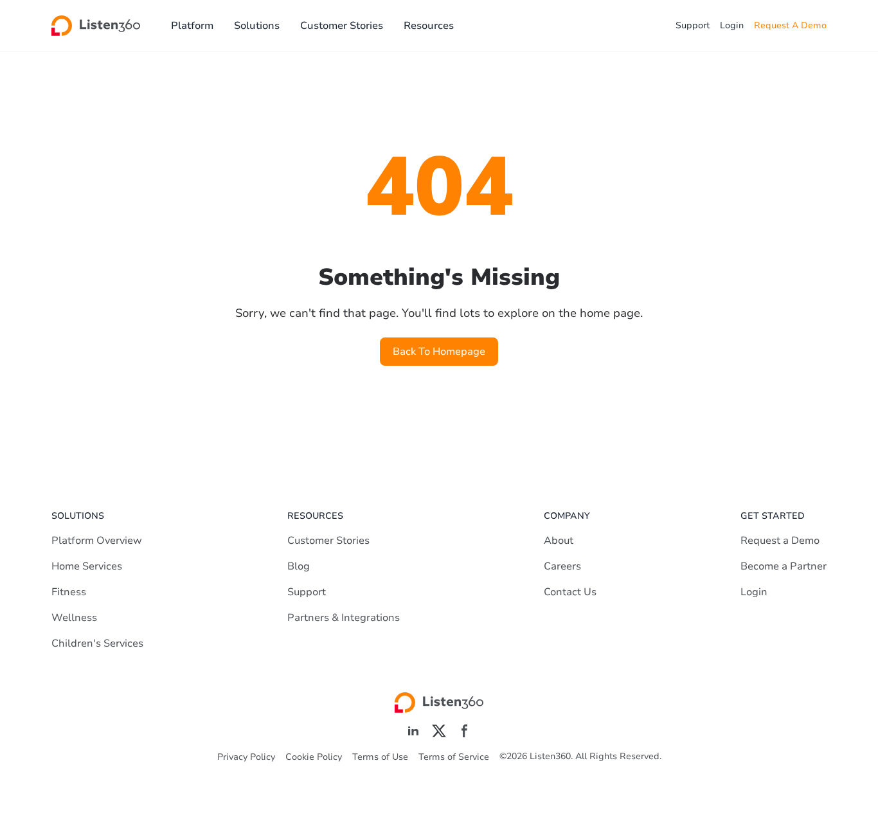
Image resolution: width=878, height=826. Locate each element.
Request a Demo (780, 541)
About (558, 541)
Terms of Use (380, 757)
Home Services (86, 566)
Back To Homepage (439, 352)
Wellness (74, 618)
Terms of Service (453, 757)
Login (732, 25)
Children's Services (97, 643)
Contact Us (570, 592)
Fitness (68, 592)
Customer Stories (341, 26)
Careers (562, 566)
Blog (298, 566)
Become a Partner (783, 566)
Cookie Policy (313, 757)
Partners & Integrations (343, 618)
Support (693, 25)
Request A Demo (790, 25)
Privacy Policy (246, 757)
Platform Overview (96, 541)
